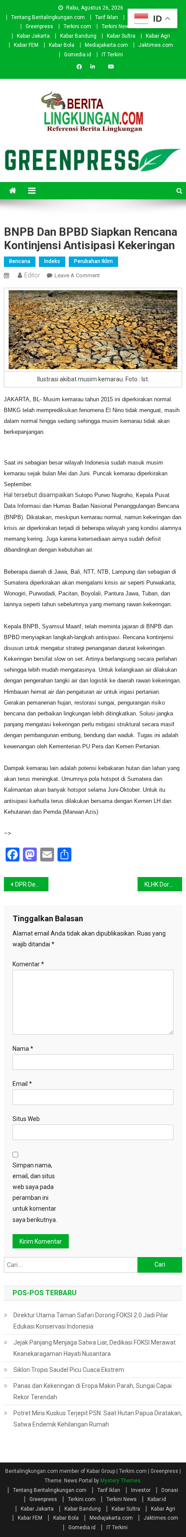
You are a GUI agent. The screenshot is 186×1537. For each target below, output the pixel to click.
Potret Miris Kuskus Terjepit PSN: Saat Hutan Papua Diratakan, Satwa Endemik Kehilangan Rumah (97, 1419)
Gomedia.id (77, 55)
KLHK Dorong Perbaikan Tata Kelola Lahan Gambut (163, 884)
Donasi (169, 1490)
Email (22, 1083)
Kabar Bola (61, 45)
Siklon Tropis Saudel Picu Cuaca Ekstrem (68, 1369)
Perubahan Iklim (93, 261)
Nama (23, 1048)
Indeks (52, 261)
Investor (141, 1490)
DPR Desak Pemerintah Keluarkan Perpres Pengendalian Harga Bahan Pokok (31, 884)
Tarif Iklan (106, 17)
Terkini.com (77, 26)
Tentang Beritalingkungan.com (48, 17)
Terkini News (117, 26)
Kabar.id (157, 1499)
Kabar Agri (158, 36)
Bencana (19, 261)
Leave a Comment (77, 275)
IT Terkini (112, 55)
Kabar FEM (26, 45)
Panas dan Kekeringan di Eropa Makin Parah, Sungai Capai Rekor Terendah (92, 1391)
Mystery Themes (120, 1481)
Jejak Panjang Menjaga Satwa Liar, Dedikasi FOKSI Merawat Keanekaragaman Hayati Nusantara (94, 1348)
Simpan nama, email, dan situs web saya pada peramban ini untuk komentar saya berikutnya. (35, 1192)
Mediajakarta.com (106, 45)
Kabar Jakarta (33, 36)
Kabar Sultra (121, 36)
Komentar (28, 964)
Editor (32, 275)
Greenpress (39, 26)
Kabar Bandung (78, 36)
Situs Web (26, 1118)
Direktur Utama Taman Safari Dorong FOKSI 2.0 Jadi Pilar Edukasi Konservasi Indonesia (90, 1321)
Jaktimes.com (155, 45)
